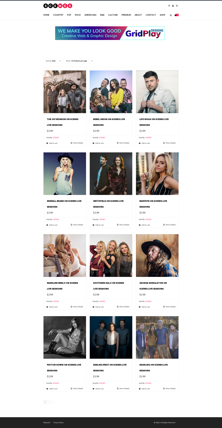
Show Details (78, 143)
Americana (90, 15)
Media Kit (46, 423)
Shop (162, 15)
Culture (113, 15)
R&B (102, 15)
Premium (126, 15)
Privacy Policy (58, 423)
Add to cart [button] (53, 143)
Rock (78, 15)
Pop (69, 15)
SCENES (56, 138)
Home (46, 15)
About (138, 15)
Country (58, 15)
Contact (151, 15)
